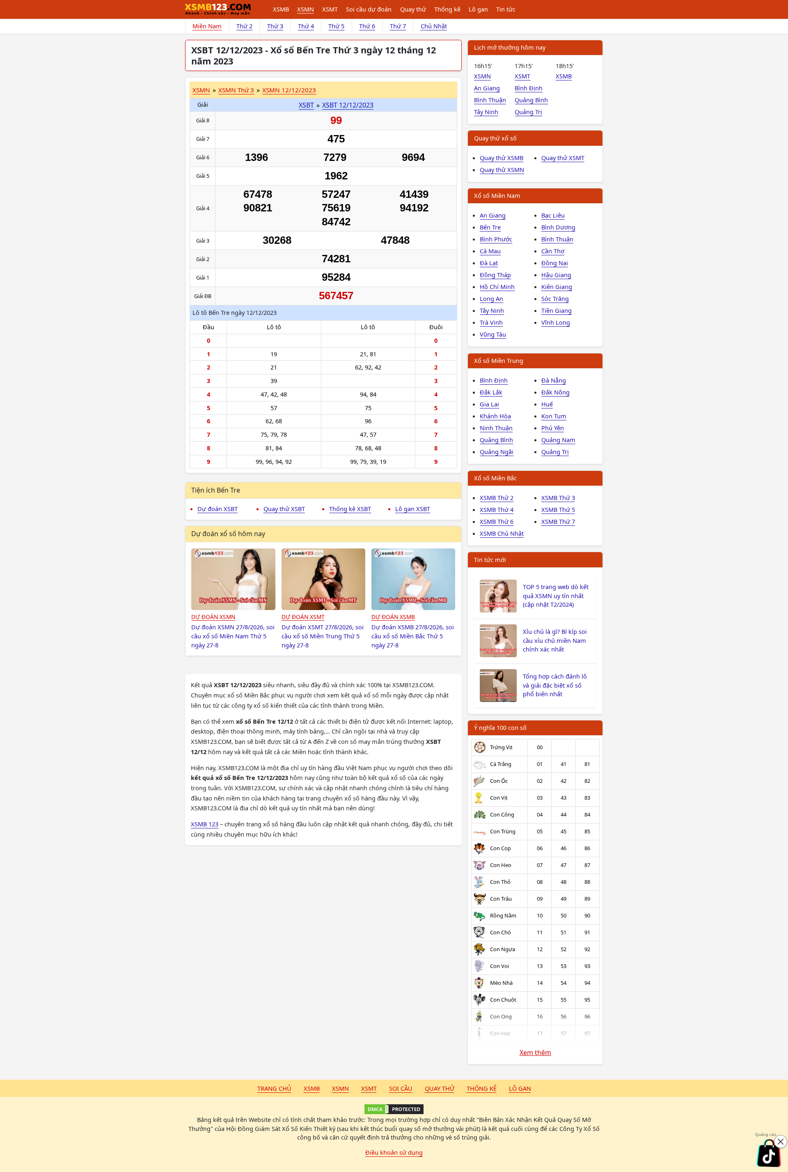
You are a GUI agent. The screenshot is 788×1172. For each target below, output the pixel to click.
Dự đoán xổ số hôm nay (228, 533)
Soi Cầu (400, 1088)
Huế (547, 404)
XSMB (281, 9)
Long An (491, 298)
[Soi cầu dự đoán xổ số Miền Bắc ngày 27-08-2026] (413, 579)
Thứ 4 (306, 26)
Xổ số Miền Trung (498, 360)
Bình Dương (558, 227)
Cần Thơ (552, 251)
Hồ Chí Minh (497, 286)
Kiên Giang (556, 286)
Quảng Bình (531, 100)
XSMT (330, 9)
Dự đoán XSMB (393, 617)
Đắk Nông (555, 392)
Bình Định (529, 88)
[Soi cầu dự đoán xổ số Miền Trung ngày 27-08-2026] (324, 579)
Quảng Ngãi (496, 451)
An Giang (487, 88)
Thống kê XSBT (350, 509)
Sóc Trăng (555, 298)
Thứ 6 (367, 26)
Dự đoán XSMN (213, 617)
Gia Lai (489, 404)
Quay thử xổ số (495, 138)
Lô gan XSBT (412, 509)
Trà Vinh (491, 322)
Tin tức (505, 9)
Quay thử (413, 9)
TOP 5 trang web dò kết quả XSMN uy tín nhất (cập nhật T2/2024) (556, 596)
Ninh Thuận (496, 428)
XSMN (305, 9)
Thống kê (447, 9)
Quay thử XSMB (501, 158)
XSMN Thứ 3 (236, 90)
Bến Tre (490, 227)
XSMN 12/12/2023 (289, 90)
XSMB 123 (204, 824)
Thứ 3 (275, 26)
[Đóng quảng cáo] (780, 1141)
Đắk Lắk (491, 392)
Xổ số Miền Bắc (495, 478)
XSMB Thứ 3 (558, 497)
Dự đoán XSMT (303, 617)
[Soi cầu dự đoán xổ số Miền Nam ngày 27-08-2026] (233, 579)
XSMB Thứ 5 (558, 509)
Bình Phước (496, 239)
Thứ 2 (244, 26)
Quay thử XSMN (502, 169)
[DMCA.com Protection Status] (394, 1109)
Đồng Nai (554, 263)
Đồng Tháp (495, 275)
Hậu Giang (556, 275)
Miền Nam (207, 26)
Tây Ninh (486, 112)
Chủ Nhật (434, 26)
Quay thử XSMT (562, 158)
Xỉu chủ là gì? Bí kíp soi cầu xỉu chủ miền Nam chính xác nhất (555, 640)
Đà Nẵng (553, 380)
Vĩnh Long (555, 322)
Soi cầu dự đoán (369, 9)
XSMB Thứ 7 (558, 521)
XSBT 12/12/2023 (347, 105)
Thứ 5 (336, 26)
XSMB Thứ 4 (496, 509)
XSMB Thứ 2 (496, 497)
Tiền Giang (556, 310)
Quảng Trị (528, 112)
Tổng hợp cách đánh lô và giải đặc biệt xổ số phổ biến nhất (555, 685)
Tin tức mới (490, 559)
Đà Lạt (489, 263)
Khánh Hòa (495, 416)
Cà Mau (490, 251)
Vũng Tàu (493, 334)
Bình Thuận (490, 100)
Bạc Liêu (553, 215)
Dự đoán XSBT (217, 509)
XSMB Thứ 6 (496, 521)
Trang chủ (274, 1088)
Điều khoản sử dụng (394, 1152)
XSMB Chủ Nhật (502, 533)
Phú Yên (552, 428)
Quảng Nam (558, 440)
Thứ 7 (398, 26)
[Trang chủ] (218, 9)
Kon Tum (553, 416)
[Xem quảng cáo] (769, 1153)
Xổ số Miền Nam (497, 195)
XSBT (306, 105)
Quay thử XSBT (284, 509)
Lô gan (478, 9)
